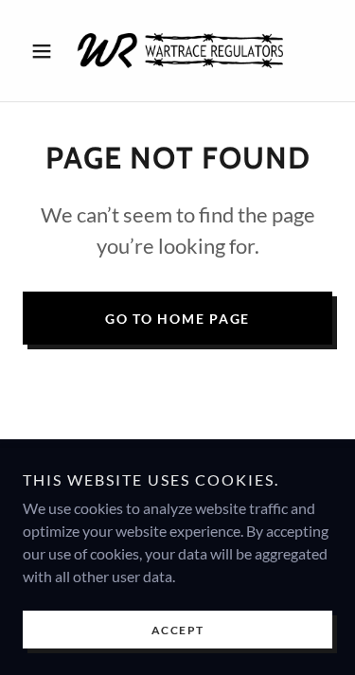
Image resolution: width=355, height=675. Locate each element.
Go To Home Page (177, 319)
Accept (177, 630)
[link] (177, 50)
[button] (46, 51)
